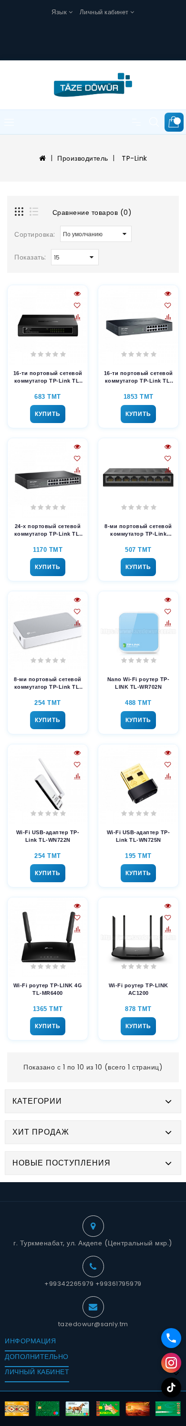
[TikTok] (171, 1387)
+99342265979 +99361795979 (93, 1283)
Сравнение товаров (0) (92, 212)
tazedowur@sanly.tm (93, 1324)
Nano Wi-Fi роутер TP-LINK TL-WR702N (138, 682)
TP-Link (133, 158)
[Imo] (171, 1338)
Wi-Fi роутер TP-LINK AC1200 (138, 989)
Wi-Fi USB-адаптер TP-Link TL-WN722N (48, 835)
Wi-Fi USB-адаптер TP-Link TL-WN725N (138, 835)
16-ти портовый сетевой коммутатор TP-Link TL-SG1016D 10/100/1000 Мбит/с (138, 377)
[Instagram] (171, 1363)
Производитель (82, 158)
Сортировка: (34, 234)
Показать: (30, 257)
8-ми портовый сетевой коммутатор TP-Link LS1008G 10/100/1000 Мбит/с (138, 530)
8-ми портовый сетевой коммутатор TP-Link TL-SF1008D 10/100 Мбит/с (48, 683)
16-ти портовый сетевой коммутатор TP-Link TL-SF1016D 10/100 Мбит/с (48, 377)
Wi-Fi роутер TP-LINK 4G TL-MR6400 (48, 989)
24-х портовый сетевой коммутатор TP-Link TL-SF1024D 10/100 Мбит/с (48, 530)
